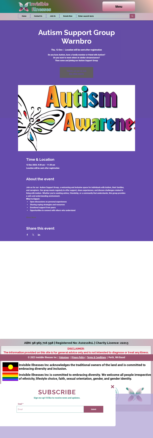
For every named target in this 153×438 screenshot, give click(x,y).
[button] (112, 386)
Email (20, 404)
